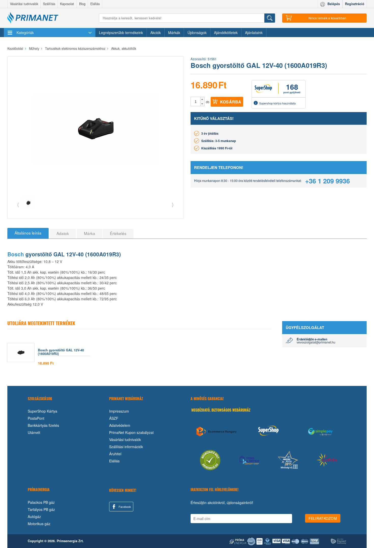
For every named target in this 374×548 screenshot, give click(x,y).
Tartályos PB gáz (41, 509)
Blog (82, 4)
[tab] (28, 233)
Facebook (124, 507)
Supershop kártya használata (277, 103)
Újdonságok (197, 32)
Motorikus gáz (39, 523)
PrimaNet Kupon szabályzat (131, 432)
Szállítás (49, 4)
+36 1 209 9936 (327, 180)
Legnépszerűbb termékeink (121, 32)
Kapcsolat (67, 4)
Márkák (174, 32)
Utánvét (34, 432)
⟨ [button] (18, 204)
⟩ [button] (173, 204)
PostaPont (36, 418)
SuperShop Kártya (42, 411)
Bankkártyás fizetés (43, 425)
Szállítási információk (126, 446)
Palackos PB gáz (41, 502)
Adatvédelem (119, 425)
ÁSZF (113, 418)
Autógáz (34, 516)
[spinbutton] (195, 101)
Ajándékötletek (226, 32)
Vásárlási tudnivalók (24, 4)
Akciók (155, 32)
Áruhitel (115, 453)
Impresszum (119, 411)
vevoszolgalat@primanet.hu (316, 342)
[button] (202, 99)
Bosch (15, 254)
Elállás (95, 4)
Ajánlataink (254, 32)
